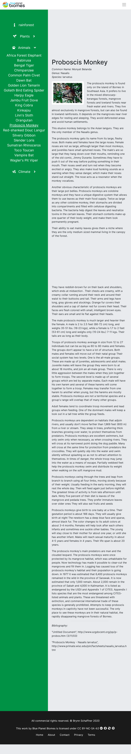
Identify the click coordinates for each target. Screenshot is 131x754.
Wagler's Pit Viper (24, 160)
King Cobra (24, 105)
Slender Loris (24, 140)
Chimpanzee (24, 70)
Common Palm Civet (24, 75)
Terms (91, 734)
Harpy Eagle (24, 95)
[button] (24, 36)
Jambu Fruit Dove (24, 100)
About (51, 734)
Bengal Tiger (24, 65)
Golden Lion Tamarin (24, 85)
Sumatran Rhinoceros (24, 145)
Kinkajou (24, 110)
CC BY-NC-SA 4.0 (88, 728)
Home (39, 734)
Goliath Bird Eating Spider (24, 90)
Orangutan (24, 120)
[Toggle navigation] (124, 5)
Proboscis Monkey (24, 125)
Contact (64, 734)
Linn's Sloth (24, 115)
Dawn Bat (24, 80)
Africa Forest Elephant (24, 55)
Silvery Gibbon (23, 135)
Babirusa (24, 60)
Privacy (78, 734)
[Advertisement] (89, 35)
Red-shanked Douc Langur (24, 130)
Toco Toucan (24, 150)
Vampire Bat (24, 155)
